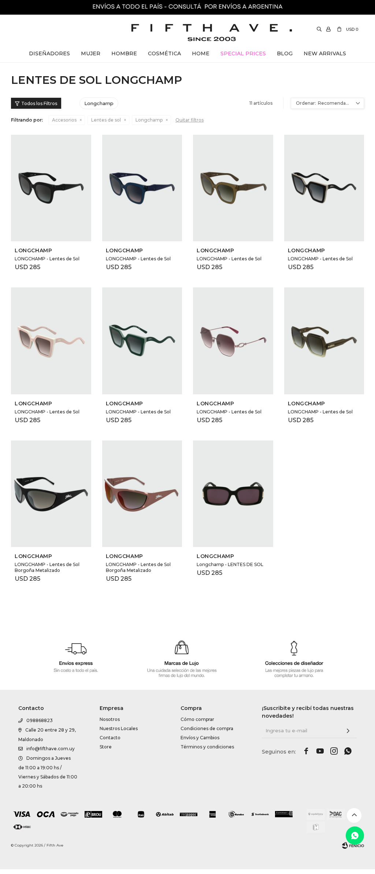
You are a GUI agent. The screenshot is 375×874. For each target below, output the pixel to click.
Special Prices (243, 53)
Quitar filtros (189, 120)
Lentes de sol (106, 120)
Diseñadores (49, 53)
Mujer (90, 53)
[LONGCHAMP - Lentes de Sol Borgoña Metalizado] (51, 493)
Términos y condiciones (207, 747)
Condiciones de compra (207, 728)
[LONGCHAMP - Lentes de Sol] (51, 188)
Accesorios (64, 120)
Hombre (124, 53)
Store (106, 747)
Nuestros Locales (119, 728)
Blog (285, 53)
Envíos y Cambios (200, 737)
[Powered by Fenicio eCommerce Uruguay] (353, 845)
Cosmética (164, 53)
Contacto (110, 737)
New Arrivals (325, 53)
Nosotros (110, 719)
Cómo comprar (197, 719)
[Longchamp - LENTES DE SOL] (233, 493)
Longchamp (149, 120)
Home (200, 53)
